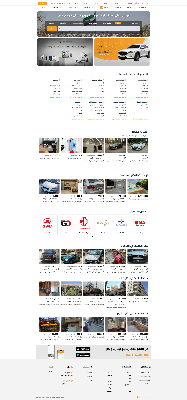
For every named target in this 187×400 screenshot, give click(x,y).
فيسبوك (89, 372)
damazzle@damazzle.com (64, 383)
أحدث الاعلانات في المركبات (135, 245)
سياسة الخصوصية (144, 380)
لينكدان (90, 380)
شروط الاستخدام (145, 376)
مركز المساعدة (145, 372)
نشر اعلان (42, 3)
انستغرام (89, 376)
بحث (51, 28)
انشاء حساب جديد (55, 3)
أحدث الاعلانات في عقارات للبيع (133, 313)
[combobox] (100, 28)
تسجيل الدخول (66, 3)
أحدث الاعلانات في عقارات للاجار (133, 278)
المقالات (147, 383)
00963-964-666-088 (66, 375)
